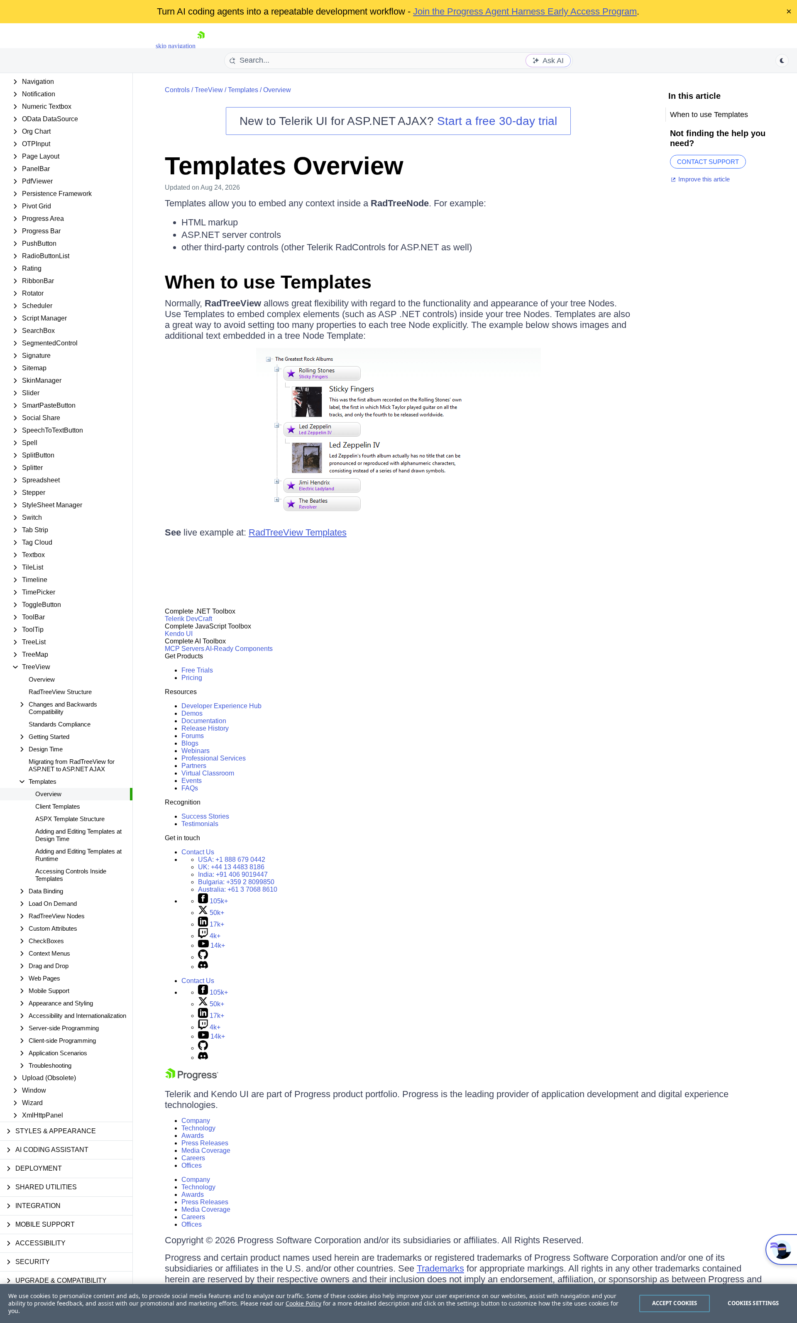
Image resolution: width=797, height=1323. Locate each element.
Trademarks (440, 1268)
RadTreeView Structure (60, 691)
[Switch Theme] (782, 60)
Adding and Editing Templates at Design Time (78, 835)
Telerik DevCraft (188, 618)
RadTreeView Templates (298, 532)
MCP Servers (184, 648)
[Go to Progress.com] (192, 1078)
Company (195, 1120)
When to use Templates (268, 282)
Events (191, 780)
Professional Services (213, 758)
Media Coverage (205, 1150)
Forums (192, 735)
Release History (205, 728)
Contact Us (197, 852)
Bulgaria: (236, 881)
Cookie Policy (303, 1303)
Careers (193, 1158)
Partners (193, 765)
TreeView (209, 89)
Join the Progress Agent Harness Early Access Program (525, 11)
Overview (42, 679)
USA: (231, 859)
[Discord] (203, 966)
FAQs (189, 788)
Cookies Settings (753, 1303)
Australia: (237, 889)
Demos (192, 713)
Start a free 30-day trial (497, 121)
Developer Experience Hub (221, 705)
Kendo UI (179, 633)
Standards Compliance (59, 724)
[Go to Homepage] (201, 45)
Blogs (189, 743)
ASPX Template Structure (70, 818)
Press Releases (204, 1143)
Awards (192, 1135)
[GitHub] (203, 957)
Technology (198, 1128)
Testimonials (199, 823)
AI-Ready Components (239, 648)
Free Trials (197, 670)
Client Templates (57, 806)
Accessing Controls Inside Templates (70, 875)
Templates (243, 89)
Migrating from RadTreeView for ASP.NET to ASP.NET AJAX (72, 765)
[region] (398, 1303)
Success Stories (205, 816)
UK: (231, 867)
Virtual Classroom (207, 773)
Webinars (195, 750)
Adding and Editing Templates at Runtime (78, 855)
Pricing (191, 677)
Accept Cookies (674, 1303)
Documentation (203, 720)
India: (233, 874)
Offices (191, 1165)
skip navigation (176, 45)
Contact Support (708, 161)
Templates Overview (284, 166)
